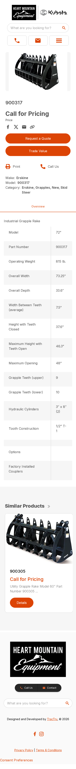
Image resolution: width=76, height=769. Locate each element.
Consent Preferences (16, 760)
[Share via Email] (24, 127)
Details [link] (22, 603)
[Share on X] (16, 127)
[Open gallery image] (38, 71)
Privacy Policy (23, 750)
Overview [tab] (38, 206)
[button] (17, 41)
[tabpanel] (38, 72)
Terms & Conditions (49, 750)
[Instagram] (41, 734)
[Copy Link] (32, 127)
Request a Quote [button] (38, 138)
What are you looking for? (31, 28)
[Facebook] (34, 734)
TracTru (52, 719)
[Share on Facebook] (7, 127)
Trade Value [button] (38, 151)
